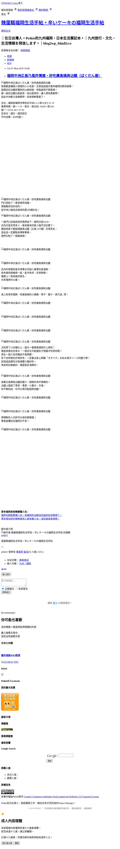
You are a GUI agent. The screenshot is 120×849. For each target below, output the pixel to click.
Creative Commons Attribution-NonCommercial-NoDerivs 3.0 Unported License (61, 796)
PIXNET (38, 808)
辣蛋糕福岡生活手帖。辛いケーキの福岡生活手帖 (52, 22)
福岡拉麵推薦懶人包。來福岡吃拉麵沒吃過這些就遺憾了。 (31, 515)
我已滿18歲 (7, 843)
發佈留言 (6, 592)
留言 (26, 552)
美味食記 (24, 560)
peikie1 (4, 535)
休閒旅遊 (25, 50)
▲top (3, 568)
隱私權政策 (76, 808)
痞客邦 (19, 552)
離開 (17, 843)
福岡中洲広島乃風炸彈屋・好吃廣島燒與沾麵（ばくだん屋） (54, 76)
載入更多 (6, 574)
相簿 (9, 56)
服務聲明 (88, 808)
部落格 (10, 60)
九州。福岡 (25, 563)
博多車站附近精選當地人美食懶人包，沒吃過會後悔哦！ (30, 519)
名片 (9, 63)
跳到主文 (6, 31)
